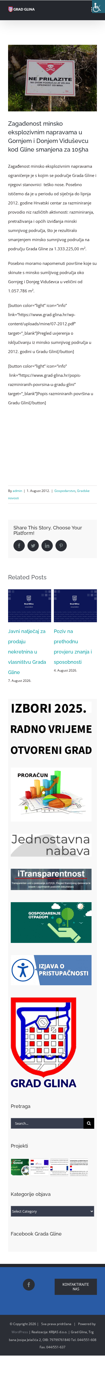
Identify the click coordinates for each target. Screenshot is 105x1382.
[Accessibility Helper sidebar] (98, 6)
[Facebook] (29, 1276)
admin (17, 490)
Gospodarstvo (64, 490)
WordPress (20, 1323)
